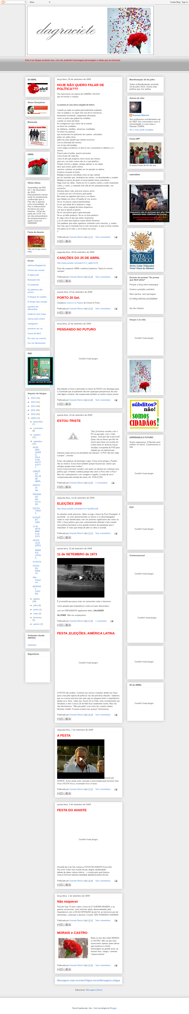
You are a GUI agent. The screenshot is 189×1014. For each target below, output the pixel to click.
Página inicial (92, 980)
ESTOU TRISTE (69, 421)
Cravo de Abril (34, 333)
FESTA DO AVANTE (72, 810)
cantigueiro (33, 323)
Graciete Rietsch (140, 115)
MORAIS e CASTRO (72, 933)
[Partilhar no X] (64, 241)
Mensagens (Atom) (94, 990)
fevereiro (37, 617)
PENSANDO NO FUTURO (76, 329)
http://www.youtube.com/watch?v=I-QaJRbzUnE (77, 509)
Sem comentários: (103, 237)
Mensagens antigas (110, 980)
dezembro (38, 422)
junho (36, 609)
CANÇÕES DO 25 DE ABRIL (78, 258)
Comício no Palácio (75, 303)
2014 (33, 398)
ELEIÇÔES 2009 (69, 503)
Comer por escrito (36, 270)
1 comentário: (101, 621)
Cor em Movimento (36, 343)
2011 (33, 410)
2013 (33, 402)
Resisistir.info (34, 280)
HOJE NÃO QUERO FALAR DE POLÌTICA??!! (37, 457)
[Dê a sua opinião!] (61, 241)
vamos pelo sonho (36, 319)
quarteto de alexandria (33, 307)
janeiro (36, 624)
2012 (33, 406)
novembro (38, 428)
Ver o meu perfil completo (141, 130)
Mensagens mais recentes (71, 980)
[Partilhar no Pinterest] (69, 241)
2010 (33, 414)
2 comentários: (102, 483)
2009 (33, 418)
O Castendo (33, 284)
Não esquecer (67, 901)
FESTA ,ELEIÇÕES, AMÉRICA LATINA (86, 633)
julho (35, 605)
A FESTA (64, 735)
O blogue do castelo (37, 297)
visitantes (32, 645)
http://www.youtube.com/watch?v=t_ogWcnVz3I (77, 263)
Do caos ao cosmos (37, 338)
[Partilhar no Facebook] (66, 241)
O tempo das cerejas (37, 302)
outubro (37, 435)
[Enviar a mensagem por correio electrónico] (115, 237)
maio (36, 613)
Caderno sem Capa (37, 314)
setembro (37, 441)
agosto (36, 599)
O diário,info (33, 275)
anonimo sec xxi (35, 328)
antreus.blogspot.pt (37, 265)
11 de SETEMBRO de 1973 (77, 554)
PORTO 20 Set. (68, 297)
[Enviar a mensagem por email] (58, 241)
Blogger (113, 1008)
